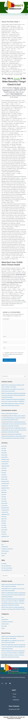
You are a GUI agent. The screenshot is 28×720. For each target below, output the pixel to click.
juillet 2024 (4, 492)
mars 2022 (4, 534)
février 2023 (4, 529)
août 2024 (4, 490)
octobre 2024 (5, 485)
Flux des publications (6, 565)
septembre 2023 (5, 514)
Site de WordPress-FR (7, 570)
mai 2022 (4, 532)
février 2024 (4, 503)
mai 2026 (4, 450)
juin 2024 (4, 494)
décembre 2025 (5, 459)
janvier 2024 (4, 505)
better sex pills (5, 413)
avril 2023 (4, 525)
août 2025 (4, 468)
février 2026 (4, 455)
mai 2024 (4, 496)
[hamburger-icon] (26, 14)
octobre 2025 (5, 463)
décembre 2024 (5, 481)
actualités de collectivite (7, 548)
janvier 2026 (4, 457)
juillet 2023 (4, 518)
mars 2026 (4, 452)
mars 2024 (4, 501)
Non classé (4, 553)
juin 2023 (4, 521)
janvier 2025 (4, 479)
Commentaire (6, 318)
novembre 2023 (5, 510)
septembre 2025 (5, 466)
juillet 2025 (4, 470)
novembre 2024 (5, 483)
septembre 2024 (5, 488)
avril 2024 (4, 499)
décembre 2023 (5, 507)
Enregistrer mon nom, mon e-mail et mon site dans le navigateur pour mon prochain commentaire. (13, 354)
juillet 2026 (4, 446)
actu (3, 544)
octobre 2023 (5, 512)
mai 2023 (4, 523)
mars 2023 (4, 527)
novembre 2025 (5, 461)
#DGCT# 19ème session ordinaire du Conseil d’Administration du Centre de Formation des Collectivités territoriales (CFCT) (13, 417)
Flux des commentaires (7, 568)
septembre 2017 (5, 536)
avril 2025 (4, 474)
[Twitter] (6, 683)
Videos (3, 555)
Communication (5, 551)
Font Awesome (14, 413)
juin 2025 (4, 472)
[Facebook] (2, 683)
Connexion (4, 563)
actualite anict (5, 546)
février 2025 (4, 477)
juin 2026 (4, 448)
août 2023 (4, 516)
